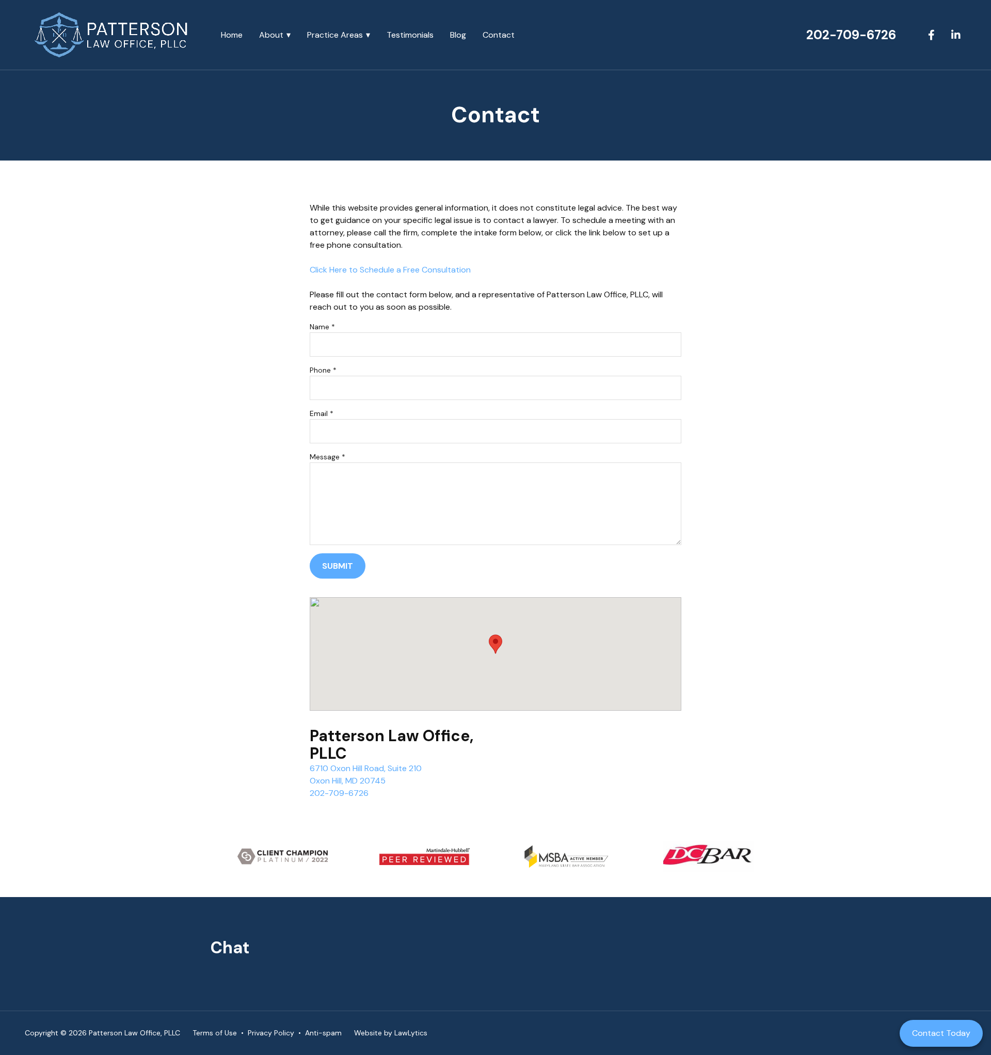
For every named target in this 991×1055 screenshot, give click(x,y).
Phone (323, 370)
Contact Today (941, 1033)
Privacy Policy (271, 1032)
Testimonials (410, 34)
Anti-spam (323, 1032)
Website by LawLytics (390, 1032)
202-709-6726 (851, 35)
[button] (495, 644)
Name (322, 326)
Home (232, 34)
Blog (458, 34)
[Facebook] (931, 35)
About (271, 34)
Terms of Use (215, 1032)
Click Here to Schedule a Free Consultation (390, 269)
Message (327, 456)
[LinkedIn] (956, 35)
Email (321, 413)
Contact (499, 34)
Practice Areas (335, 34)
